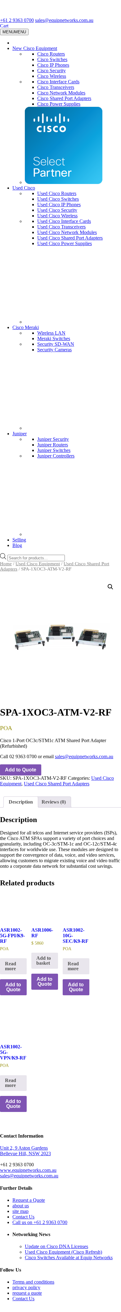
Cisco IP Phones (53, 65)
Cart (4, 25)
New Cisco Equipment (34, 48)
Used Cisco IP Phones (59, 204)
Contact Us (23, 1216)
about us (20, 1205)
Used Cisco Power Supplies (64, 243)
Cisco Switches (52, 59)
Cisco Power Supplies (58, 104)
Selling (19, 539)
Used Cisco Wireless (57, 215)
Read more (10, 966)
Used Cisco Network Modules (67, 232)
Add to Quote (20, 769)
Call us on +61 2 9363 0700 (39, 1222)
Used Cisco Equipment (38, 563)
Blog (17, 545)
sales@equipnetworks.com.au (64, 20)
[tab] (20, 802)
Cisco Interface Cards (58, 81)
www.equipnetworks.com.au (28, 1170)
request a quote (27, 1293)
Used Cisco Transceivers (61, 226)
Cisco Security (51, 70)
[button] (110, 586)
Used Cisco (23, 187)
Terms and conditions (33, 1282)
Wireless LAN (51, 333)
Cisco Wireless (51, 76)
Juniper (19, 433)
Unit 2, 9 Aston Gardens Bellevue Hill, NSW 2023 (25, 1150)
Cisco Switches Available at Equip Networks (69, 1257)
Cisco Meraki (25, 327)
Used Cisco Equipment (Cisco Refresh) (63, 1252)
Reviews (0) (54, 801)
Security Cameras (54, 349)
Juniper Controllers (55, 455)
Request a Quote (28, 1200)
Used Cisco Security (57, 210)
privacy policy (26, 1287)
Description (21, 801)
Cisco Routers (51, 53)
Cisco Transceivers (55, 87)
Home (6, 563)
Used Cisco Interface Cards (64, 221)
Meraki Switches (53, 338)
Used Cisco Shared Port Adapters (70, 237)
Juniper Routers (52, 444)
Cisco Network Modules (61, 92)
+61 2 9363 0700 (17, 20)
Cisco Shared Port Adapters (64, 98)
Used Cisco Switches (58, 199)
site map (20, 1211)
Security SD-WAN (55, 344)
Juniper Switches (53, 450)
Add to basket (43, 960)
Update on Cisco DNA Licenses (56, 1246)
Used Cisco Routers (56, 193)
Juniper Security (53, 439)
